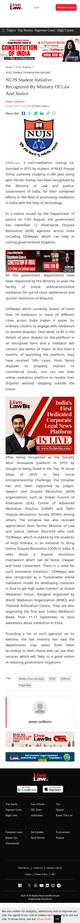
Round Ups (11, 837)
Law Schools (23, 67)
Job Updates (37, 832)
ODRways (13, 163)
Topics (11, 30)
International (12, 843)
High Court (11, 815)
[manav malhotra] (40, 708)
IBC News (36, 809)
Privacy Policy (45, 919)
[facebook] (23, 113)
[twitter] (29, 113)
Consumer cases (14, 832)
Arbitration (37, 815)
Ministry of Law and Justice (31, 679)
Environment (63, 832)
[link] (48, 113)
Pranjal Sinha (25, 685)
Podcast (60, 837)
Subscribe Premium (66, 7)
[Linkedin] (42, 113)
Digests (60, 809)
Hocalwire (46, 899)
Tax (58, 804)
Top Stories (25, 30)
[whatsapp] (35, 113)
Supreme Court (45, 30)
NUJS (52, 679)
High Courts (65, 30)
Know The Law (64, 815)
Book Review (38, 837)
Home (9, 67)
